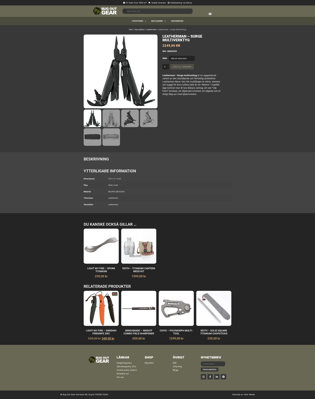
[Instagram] (203, 376)
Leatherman (151, 29)
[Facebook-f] (210, 376)
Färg (164, 58)
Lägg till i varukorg (182, 67)
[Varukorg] (210, 14)
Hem (131, 29)
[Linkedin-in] (217, 376)
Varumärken (177, 21)
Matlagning (157, 21)
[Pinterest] (223, 376)
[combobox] (157, 11)
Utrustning (137, 21)
